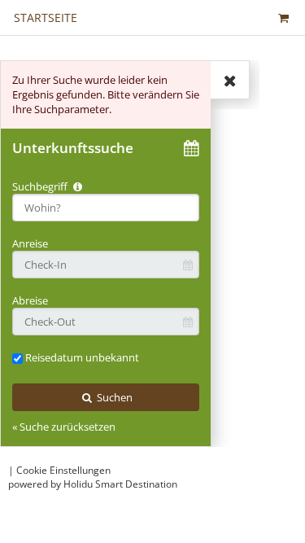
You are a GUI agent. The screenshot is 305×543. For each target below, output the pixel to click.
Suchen (113, 397)
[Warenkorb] (283, 17)
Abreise (30, 300)
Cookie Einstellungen (63, 470)
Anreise (30, 243)
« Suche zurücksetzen (63, 426)
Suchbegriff (41, 186)
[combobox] (105, 207)
